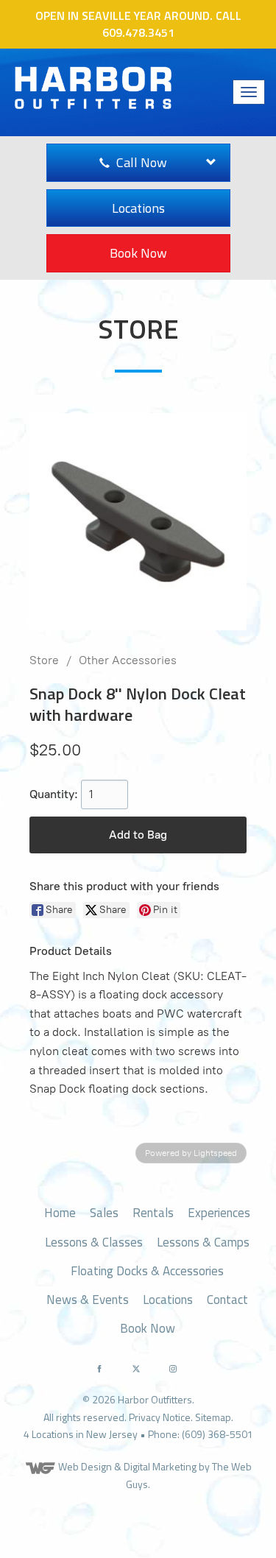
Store (44, 660)
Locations (138, 208)
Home (60, 1212)
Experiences (219, 1212)
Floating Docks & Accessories (147, 1270)
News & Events (87, 1299)
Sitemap (213, 1417)
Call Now (140, 162)
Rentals (153, 1212)
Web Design (85, 1466)
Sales (104, 1212)
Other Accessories (128, 660)
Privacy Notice (160, 1417)
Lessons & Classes (94, 1242)
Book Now (138, 253)
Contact (227, 1299)
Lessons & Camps (203, 1242)
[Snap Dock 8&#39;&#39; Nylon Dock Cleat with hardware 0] (138, 521)
